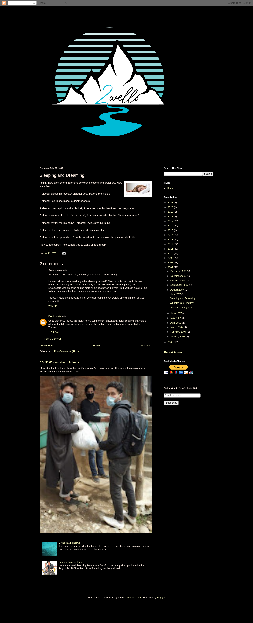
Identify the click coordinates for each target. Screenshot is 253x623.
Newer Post (47, 345)
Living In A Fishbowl (69, 543)
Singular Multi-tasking (70, 562)
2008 (171, 262)
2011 (171, 248)
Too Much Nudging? (181, 307)
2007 (171, 267)
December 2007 (179, 271)
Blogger (161, 597)
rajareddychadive (132, 597)
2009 (171, 258)
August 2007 (177, 289)
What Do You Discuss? (182, 303)
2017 (171, 221)
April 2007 (176, 322)
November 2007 (179, 276)
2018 (171, 216)
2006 (171, 342)
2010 (171, 253)
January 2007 (178, 336)
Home (96, 345)
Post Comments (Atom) (66, 351)
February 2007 (178, 331)
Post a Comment (53, 338)
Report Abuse (173, 352)
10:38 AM (53, 332)
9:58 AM (52, 305)
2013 (171, 239)
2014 (171, 235)
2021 (171, 202)
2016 (171, 225)
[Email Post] (63, 253)
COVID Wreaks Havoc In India (59, 362)
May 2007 (176, 318)
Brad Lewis (54, 316)
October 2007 (178, 280)
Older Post (145, 345)
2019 (171, 211)
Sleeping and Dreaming (183, 298)
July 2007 (175, 294)
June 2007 (176, 313)
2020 (171, 207)
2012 (171, 244)
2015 (171, 230)
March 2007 (177, 327)
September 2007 (179, 285)
